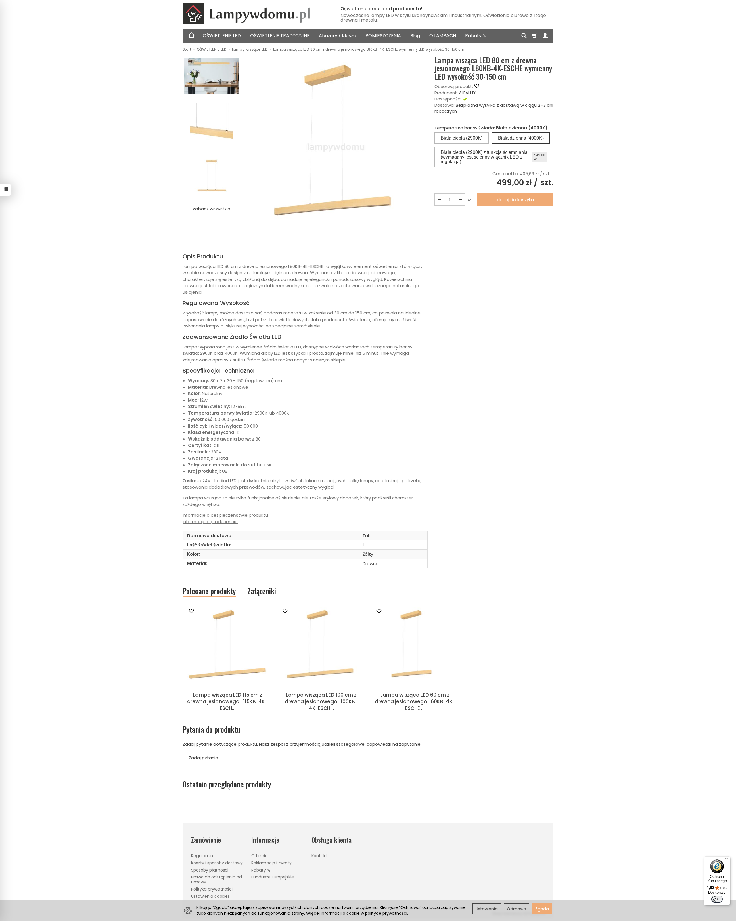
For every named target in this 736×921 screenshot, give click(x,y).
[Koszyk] (534, 36)
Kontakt (319, 856)
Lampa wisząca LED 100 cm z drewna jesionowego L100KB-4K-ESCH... (321, 701)
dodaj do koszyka (515, 200)
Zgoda (542, 909)
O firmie (259, 856)
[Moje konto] (545, 36)
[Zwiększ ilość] (439, 199)
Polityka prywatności (212, 889)
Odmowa (516, 909)
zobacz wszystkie (211, 209)
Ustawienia (487, 909)
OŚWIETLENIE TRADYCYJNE (280, 35)
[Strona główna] (254, 13)
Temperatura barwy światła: (490, 128)
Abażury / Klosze (337, 35)
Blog (415, 35)
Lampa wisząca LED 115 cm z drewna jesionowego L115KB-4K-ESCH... (227, 701)
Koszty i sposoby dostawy (217, 863)
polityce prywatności (386, 913)
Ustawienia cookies (210, 896)
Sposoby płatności (209, 870)
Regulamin (202, 856)
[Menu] (726, 859)
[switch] (717, 899)
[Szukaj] (523, 36)
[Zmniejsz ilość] (460, 199)
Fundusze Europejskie (272, 877)
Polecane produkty (209, 591)
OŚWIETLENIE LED (222, 35)
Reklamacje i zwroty (271, 863)
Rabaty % (475, 35)
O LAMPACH (442, 35)
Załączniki (262, 591)
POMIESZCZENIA (383, 35)
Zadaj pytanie (203, 758)
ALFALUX (467, 93)
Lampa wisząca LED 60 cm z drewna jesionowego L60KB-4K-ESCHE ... (415, 701)
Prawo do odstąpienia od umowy (216, 879)
